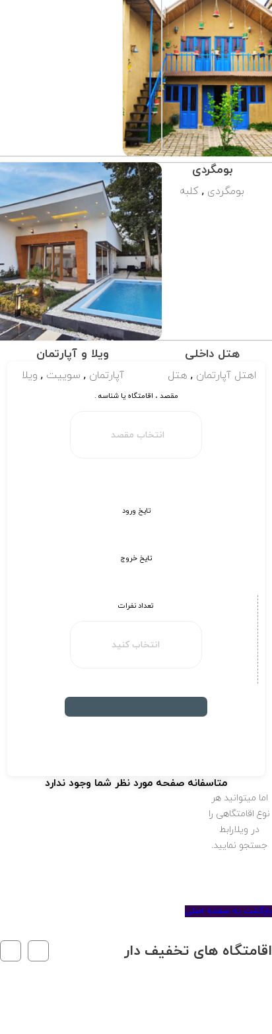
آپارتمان (106, 375)
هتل (177, 375)
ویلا (30, 375)
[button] (38, 950)
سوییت (63, 375)
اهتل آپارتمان (226, 375)
